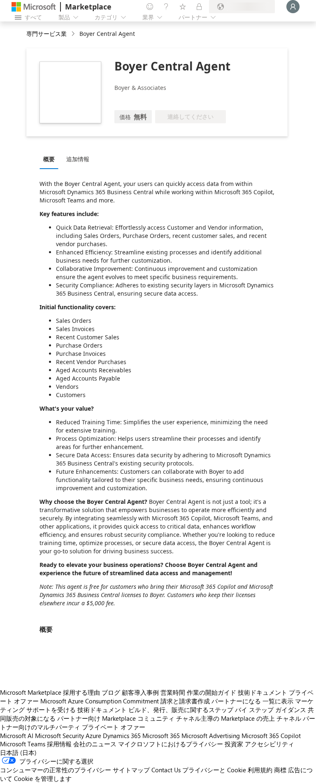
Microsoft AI (16, 735)
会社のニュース (94, 744)
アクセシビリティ (269, 744)
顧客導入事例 (140, 692)
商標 (280, 770)
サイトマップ (131, 770)
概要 (49, 159)
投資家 (234, 744)
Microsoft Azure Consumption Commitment (99, 701)
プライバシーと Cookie (214, 770)
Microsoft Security (59, 735)
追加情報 (77, 159)
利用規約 (260, 770)
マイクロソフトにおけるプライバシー (170, 744)
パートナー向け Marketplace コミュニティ (115, 718)
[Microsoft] (34, 7)
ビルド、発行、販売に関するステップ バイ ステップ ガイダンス (217, 709)
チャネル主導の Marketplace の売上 (225, 718)
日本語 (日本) (18, 752)
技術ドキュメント (262, 692)
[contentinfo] (74, 34)
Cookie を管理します (43, 778)
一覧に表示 (278, 701)
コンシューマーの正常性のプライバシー (55, 770)
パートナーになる (236, 701)
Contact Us (166, 770)
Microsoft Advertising (210, 735)
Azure (93, 735)
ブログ (111, 692)
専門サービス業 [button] (46, 34)
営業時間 (172, 692)
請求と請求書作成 (185, 701)
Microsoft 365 (161, 735)
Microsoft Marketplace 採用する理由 (50, 692)
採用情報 (59, 744)
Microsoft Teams (22, 744)
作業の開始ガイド (211, 692)
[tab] (51, 159)
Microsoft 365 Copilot (271, 735)
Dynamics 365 (122, 735)
